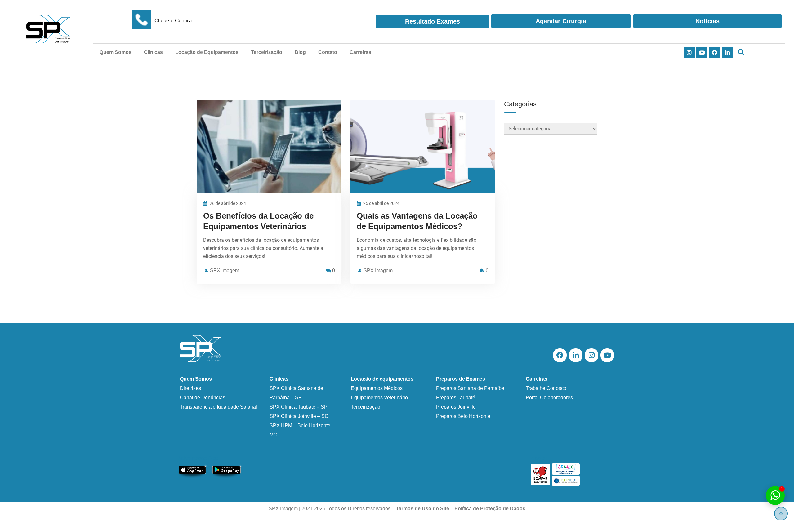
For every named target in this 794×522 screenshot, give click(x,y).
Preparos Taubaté (455, 397)
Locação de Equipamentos (207, 52)
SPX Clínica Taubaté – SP (299, 406)
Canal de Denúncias (202, 397)
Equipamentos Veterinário (379, 397)
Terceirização (266, 52)
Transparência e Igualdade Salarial (218, 406)
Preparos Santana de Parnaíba (470, 388)
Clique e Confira (173, 21)
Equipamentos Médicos (377, 388)
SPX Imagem (224, 270)
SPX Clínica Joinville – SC (299, 416)
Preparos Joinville (456, 406)
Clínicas (153, 52)
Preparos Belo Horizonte (463, 416)
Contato (327, 52)
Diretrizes (190, 388)
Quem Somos (116, 52)
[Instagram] (689, 52)
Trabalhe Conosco (546, 388)
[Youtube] (701, 52)
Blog (300, 52)
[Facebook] (714, 52)
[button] (741, 52)
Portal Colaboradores (549, 397)
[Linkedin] (727, 52)
